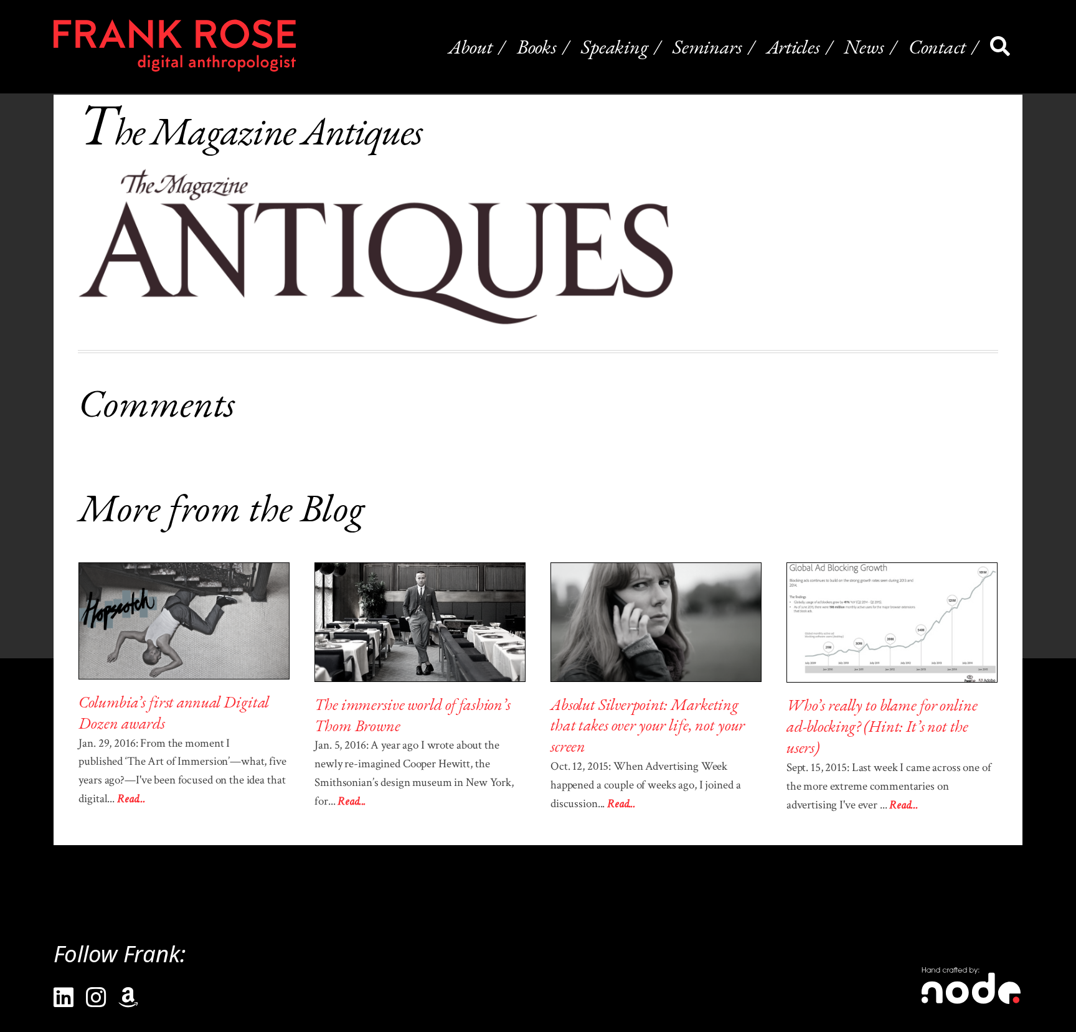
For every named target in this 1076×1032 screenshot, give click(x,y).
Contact (937, 46)
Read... (131, 799)
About (470, 46)
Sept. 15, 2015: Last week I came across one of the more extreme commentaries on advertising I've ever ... (888, 786)
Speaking (614, 46)
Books (537, 46)
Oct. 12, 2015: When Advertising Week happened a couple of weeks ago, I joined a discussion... (645, 785)
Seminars (707, 46)
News (864, 46)
